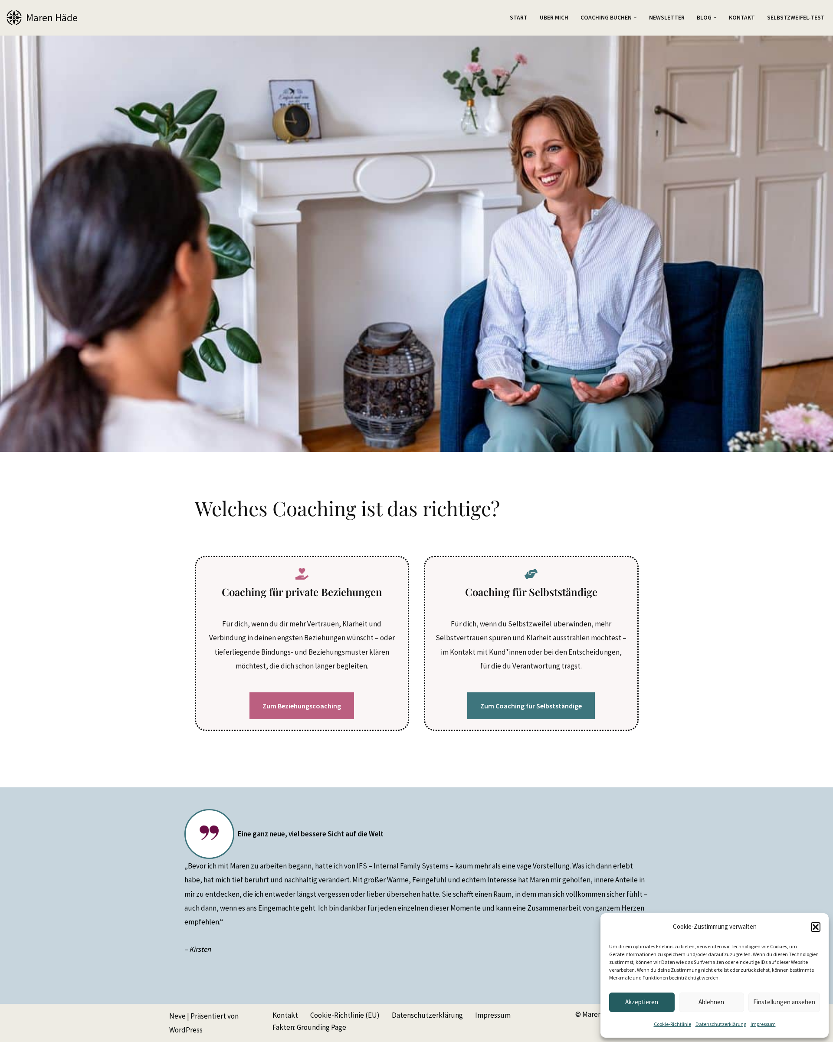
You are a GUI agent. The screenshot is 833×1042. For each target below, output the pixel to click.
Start (519, 17)
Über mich (554, 17)
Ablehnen (711, 1002)
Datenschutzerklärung (720, 1024)
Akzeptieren (641, 1002)
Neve (177, 1016)
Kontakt (742, 17)
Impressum (763, 1024)
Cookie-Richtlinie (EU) (345, 1015)
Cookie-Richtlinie (672, 1024)
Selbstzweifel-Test (796, 17)
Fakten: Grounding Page (309, 1027)
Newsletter (667, 17)
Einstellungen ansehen (784, 1002)
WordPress (186, 1030)
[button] (815, 927)
